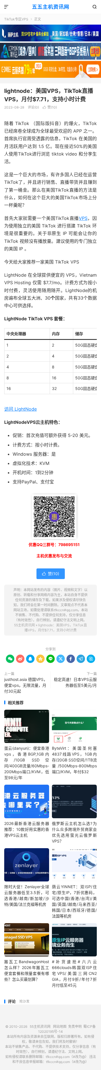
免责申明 (75, 1026)
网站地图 (59, 1026)
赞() (50, 107)
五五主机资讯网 (50, 7)
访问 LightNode (20, 409)
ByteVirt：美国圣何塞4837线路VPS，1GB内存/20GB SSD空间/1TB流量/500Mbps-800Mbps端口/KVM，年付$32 (74, 760)
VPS (83, 218)
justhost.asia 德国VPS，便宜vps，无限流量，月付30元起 (25, 685)
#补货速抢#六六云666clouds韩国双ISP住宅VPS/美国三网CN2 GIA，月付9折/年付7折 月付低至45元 (74, 973)
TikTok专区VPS (16, 19)
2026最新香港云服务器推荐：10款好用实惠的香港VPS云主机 (26, 829)
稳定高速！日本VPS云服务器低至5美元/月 (75, 682)
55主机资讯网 (24, 625)
